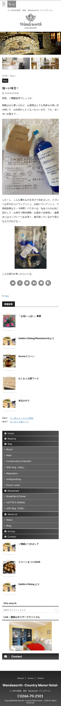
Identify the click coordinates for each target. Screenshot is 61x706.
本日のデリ (24, 400)
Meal (8, 455)
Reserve (12, 438)
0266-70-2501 (31, 696)
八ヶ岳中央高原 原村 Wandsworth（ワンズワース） (31, 691)
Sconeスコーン (26, 356)
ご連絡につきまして (28, 543)
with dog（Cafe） (16, 508)
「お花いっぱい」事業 (29, 316)
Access (11, 531)
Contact (12, 536)
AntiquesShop (13, 479)
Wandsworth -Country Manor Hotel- (30, 685)
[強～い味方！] (34, 283)
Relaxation (12, 473)
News (9, 519)
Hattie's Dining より (29, 584)
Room (9, 449)
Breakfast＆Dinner (16, 496)
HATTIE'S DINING (15, 502)
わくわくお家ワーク (28, 378)
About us (12, 514)
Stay (10, 443)
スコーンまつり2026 (29, 562)
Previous (2, 43)
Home (11, 433)
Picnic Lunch (13, 485)
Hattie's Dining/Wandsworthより (36, 338)
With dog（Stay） (16, 467)
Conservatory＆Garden (18, 461)
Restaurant (13, 490)
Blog (7, 296)
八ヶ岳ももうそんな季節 (21, 418)
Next (58, 43)
